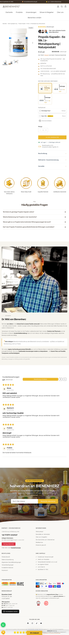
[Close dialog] (65, 298)
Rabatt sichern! (18, 328)
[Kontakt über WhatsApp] (3, 624)
